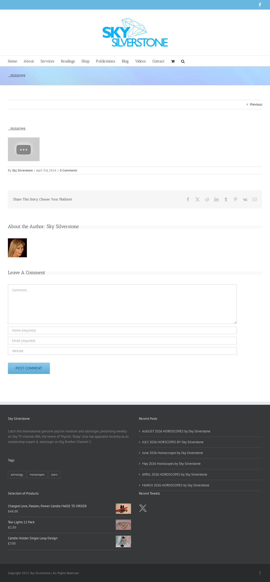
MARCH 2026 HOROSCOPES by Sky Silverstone (175, 485)
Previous (256, 104)
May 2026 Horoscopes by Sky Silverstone (171, 463)
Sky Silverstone (22, 170)
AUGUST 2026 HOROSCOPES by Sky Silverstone (176, 431)
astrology (17, 474)
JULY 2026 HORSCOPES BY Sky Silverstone (173, 442)
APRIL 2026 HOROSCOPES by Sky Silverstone (174, 474)
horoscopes (37, 474)
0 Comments (68, 170)
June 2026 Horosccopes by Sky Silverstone (172, 453)
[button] (183, 61)
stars (54, 474)
